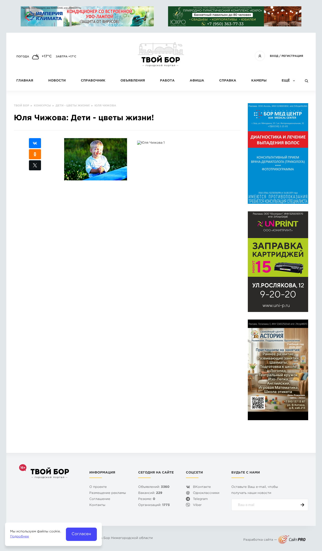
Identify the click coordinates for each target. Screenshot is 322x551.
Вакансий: (150, 493)
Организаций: (154, 505)
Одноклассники (206, 493)
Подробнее (19, 536)
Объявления (132, 81)
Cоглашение (99, 499)
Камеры (259, 81)
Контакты (97, 505)
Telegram (200, 499)
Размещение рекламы (107, 493)
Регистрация (292, 56)
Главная (24, 81)
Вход (274, 56)
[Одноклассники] (35, 154)
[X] (35, 165)
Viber (197, 505)
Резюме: (146, 499)
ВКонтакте (202, 487)
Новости (57, 81)
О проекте (98, 487)
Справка (227, 81)
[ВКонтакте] (35, 143)
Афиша (197, 81)
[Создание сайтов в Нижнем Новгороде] (292, 540)
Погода (22, 56)
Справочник (93, 81)
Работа (167, 81)
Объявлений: (153, 487)
